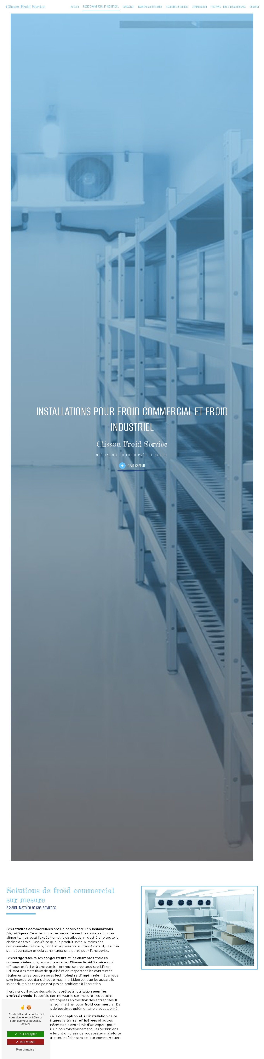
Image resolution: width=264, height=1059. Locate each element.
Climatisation (199, 7)
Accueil (75, 7)
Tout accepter (27, 1034)
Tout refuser (27, 1042)
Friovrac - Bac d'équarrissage (228, 7)
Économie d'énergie (177, 7)
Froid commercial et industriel (101, 6)
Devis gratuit (136, 465)
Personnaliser (25, 1049)
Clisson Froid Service (25, 6)
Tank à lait (129, 7)
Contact (254, 7)
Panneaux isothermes (150, 7)
